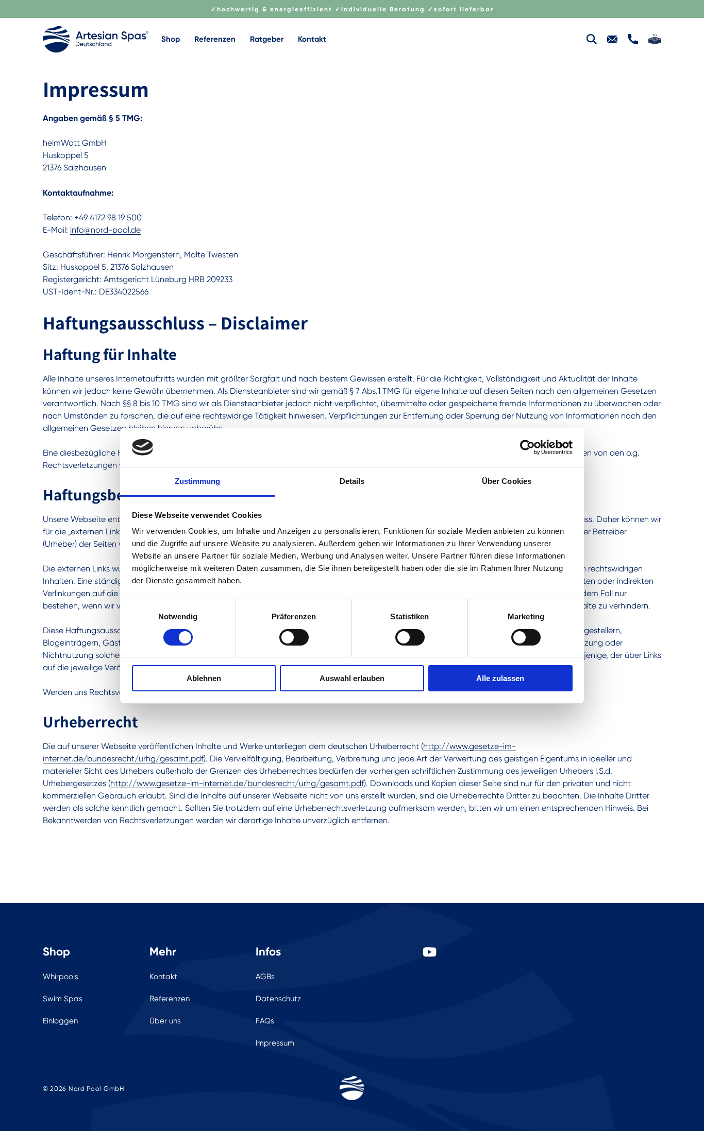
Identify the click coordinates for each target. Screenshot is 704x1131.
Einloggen (60, 1020)
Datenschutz (278, 998)
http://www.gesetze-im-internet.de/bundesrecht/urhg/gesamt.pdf (237, 783)
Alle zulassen (500, 678)
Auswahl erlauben (352, 678)
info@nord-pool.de (105, 230)
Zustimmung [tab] (198, 481)
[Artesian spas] (95, 39)
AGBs (265, 976)
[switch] (294, 637)
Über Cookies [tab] (506, 481)
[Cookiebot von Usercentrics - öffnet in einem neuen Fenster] (527, 447)
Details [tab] (352, 481)
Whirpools (60, 976)
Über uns (165, 1020)
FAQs (265, 1020)
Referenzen (215, 39)
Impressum (275, 1043)
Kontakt (312, 39)
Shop (170, 39)
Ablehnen (204, 678)
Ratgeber (266, 39)
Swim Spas (62, 998)
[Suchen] (591, 39)
